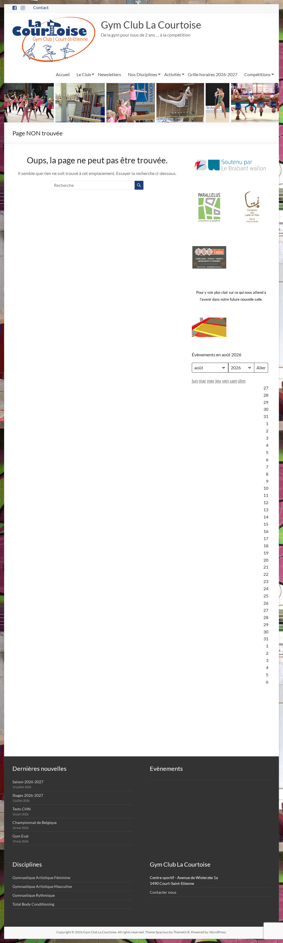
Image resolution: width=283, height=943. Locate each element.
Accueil (63, 74)
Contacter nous (163, 892)
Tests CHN (21, 809)
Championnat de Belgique (34, 822)
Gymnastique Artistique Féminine (41, 877)
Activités (172, 74)
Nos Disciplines (142, 74)
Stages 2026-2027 (27, 795)
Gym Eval (20, 836)
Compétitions (257, 74)
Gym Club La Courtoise (151, 25)
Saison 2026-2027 (27, 781)
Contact (41, 7)
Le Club (84, 74)
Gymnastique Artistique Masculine (42, 886)
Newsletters (109, 74)
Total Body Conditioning (33, 904)
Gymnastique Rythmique (33, 895)
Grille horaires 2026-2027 (212, 74)
